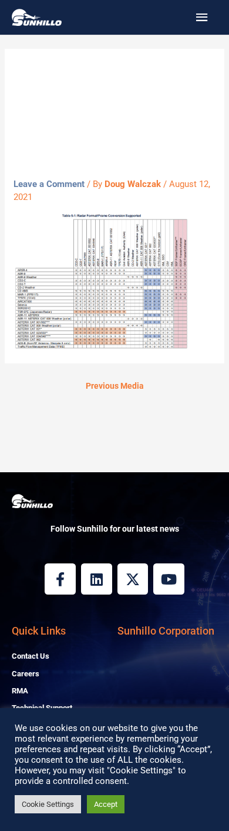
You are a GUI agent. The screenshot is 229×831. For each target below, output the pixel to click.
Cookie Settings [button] (48, 804)
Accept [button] (105, 804)
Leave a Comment (49, 184)
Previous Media (115, 386)
